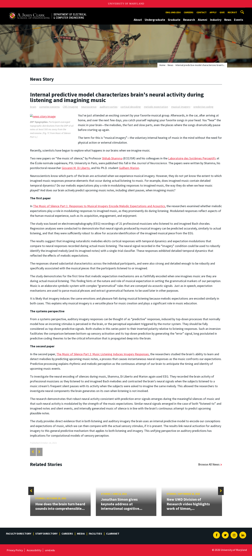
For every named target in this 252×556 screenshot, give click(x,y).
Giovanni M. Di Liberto (76, 168)
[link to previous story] (33, 452)
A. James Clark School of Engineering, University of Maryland (47, 11)
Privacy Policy (15, 550)
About (138, 20)
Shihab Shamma (112, 158)
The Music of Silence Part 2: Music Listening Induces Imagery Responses (102, 354)
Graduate (174, 20)
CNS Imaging (70, 106)
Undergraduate (155, 20)
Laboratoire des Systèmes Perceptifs (192, 158)
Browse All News (209, 464)
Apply (213, 12)
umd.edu (50, 550)
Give (222, 12)
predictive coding (203, 106)
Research (189, 20)
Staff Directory (46, 533)
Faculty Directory (18, 533)
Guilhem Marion (129, 168)
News (227, 20)
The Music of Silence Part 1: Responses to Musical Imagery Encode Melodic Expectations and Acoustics (99, 206)
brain (33, 106)
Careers (188, 12)
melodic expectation (156, 106)
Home (162, 65)
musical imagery (180, 106)
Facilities (95, 533)
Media (81, 533)
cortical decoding (131, 106)
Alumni (202, 20)
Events (238, 20)
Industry (215, 20)
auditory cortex (108, 106)
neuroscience (89, 106)
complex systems (49, 106)
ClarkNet (112, 533)
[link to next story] (39, 452)
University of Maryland (126, 3)
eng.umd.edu (173, 12)
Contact (201, 12)
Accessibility (34, 550)
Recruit (232, 12)
